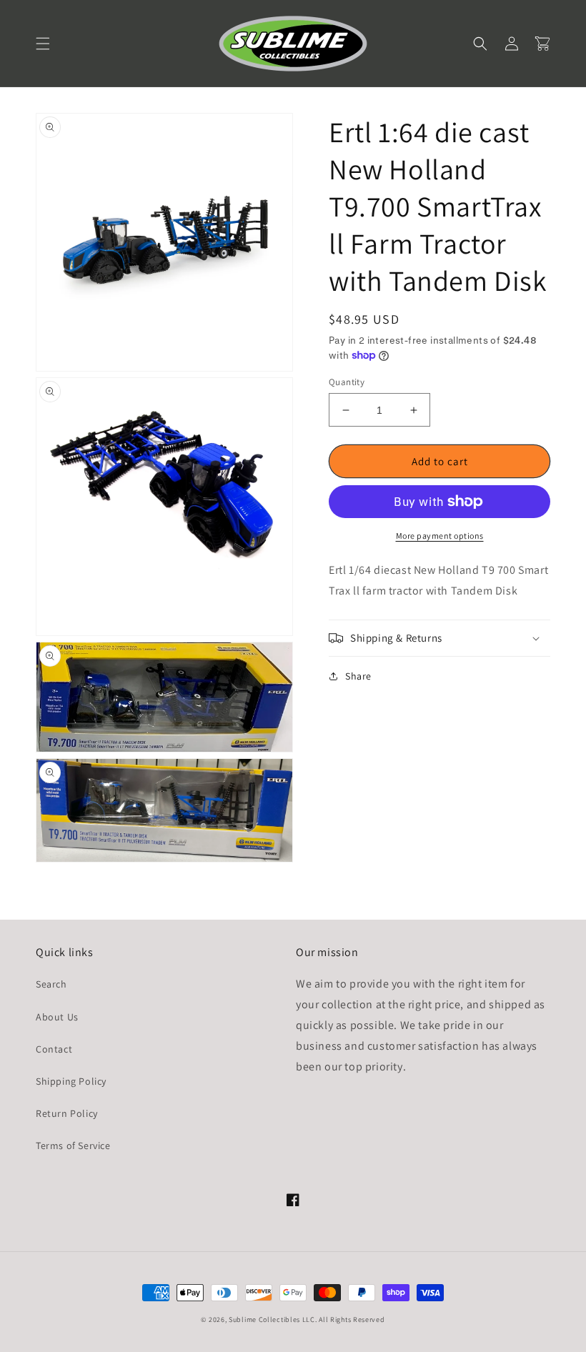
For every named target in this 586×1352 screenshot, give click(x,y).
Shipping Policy (71, 1081)
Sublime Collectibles (264, 1319)
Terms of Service (73, 1145)
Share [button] (358, 676)
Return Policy (67, 1113)
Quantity (346, 382)
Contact (54, 1049)
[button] (43, 43)
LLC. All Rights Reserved (343, 1319)
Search (51, 984)
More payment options (440, 535)
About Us (57, 1016)
